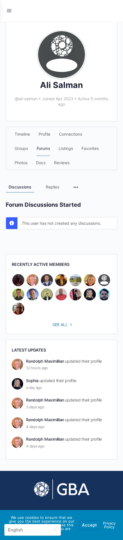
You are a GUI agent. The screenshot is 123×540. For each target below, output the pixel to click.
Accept (89, 525)
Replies (52, 186)
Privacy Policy (109, 525)
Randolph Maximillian (45, 361)
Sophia (32, 380)
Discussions (20, 186)
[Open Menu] (9, 10)
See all (60, 324)
